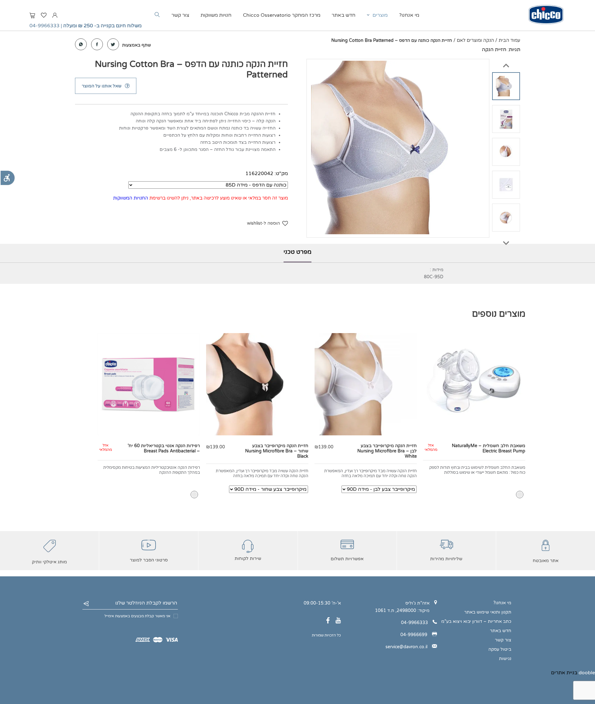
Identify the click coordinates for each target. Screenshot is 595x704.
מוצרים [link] (380, 15)
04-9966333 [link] (44, 26)
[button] (506, 63)
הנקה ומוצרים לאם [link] (475, 40)
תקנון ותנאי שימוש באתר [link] (487, 612)
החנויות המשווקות (130, 198)
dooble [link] (587, 673)
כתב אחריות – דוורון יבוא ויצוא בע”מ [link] (476, 621)
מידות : (436, 269)
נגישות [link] (505, 658)
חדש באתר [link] (343, 15)
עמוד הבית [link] (509, 40)
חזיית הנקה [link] (494, 49)
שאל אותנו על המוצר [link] (101, 86)
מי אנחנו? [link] (409, 15)
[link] (7, 177)
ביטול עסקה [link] (499, 649)
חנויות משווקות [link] (216, 15)
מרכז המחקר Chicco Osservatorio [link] (281, 15)
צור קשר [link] (180, 15)
